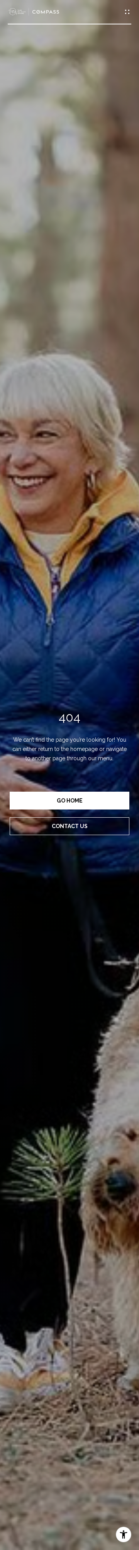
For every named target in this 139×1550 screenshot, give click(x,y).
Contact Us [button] (70, 826)
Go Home (70, 800)
